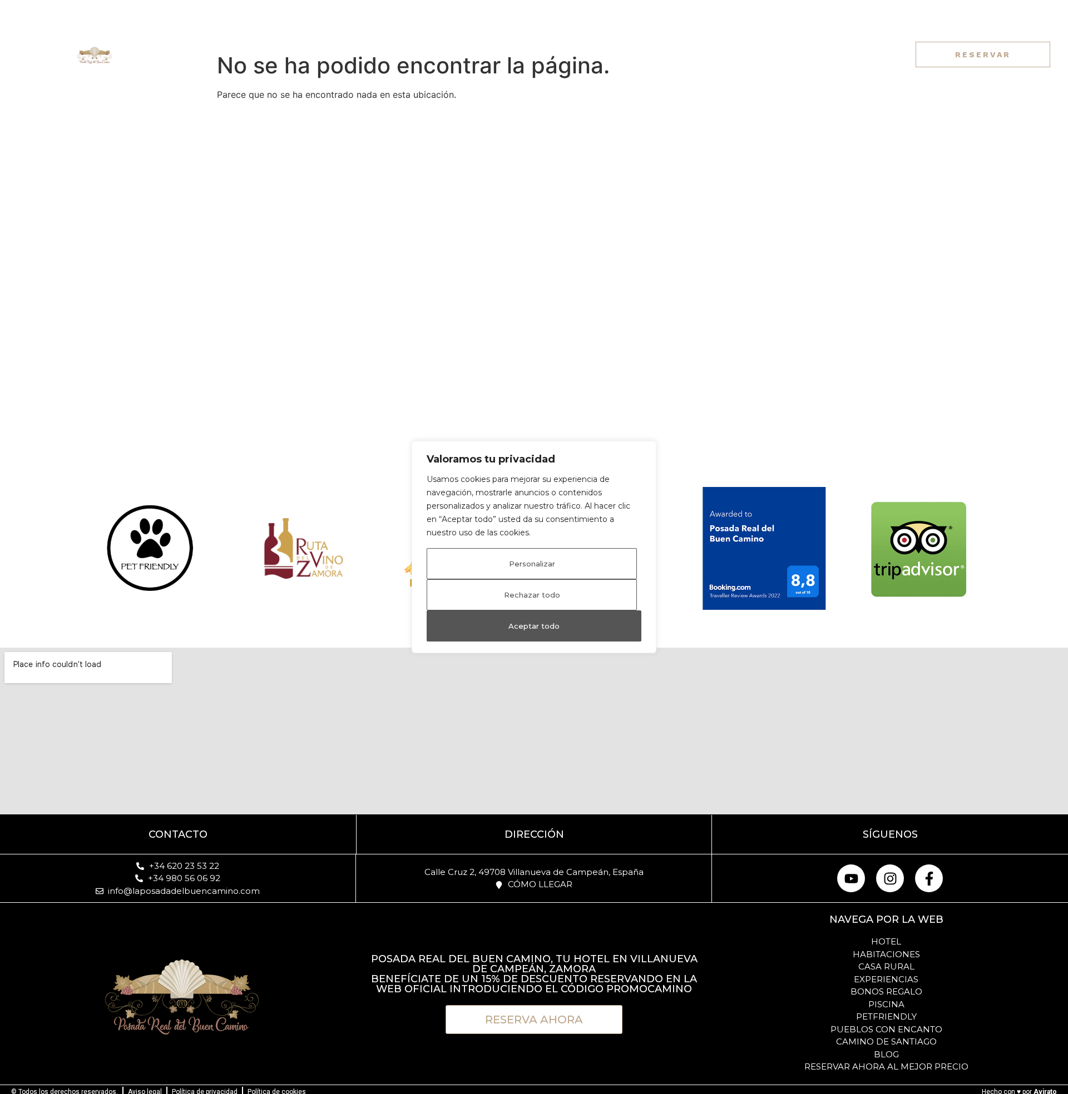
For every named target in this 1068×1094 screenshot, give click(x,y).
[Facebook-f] (800, 54)
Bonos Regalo (648, 54)
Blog (717, 54)
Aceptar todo (534, 625)
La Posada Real (223, 54)
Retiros (406, 54)
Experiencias (557, 54)
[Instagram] (780, 54)
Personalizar (532, 563)
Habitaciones (331, 54)
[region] (534, 547)
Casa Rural (474, 54)
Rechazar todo (532, 594)
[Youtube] (759, 54)
